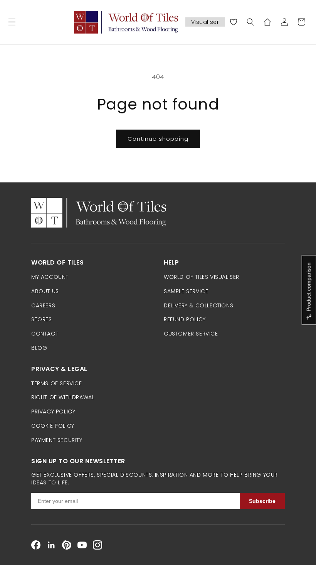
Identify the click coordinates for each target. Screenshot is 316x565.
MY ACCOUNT (50, 277)
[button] (11, 21)
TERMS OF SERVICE (56, 383)
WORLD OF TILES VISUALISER (201, 277)
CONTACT (44, 333)
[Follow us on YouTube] (82, 545)
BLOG (39, 348)
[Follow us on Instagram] (97, 545)
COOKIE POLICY (52, 426)
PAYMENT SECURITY (56, 440)
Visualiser (205, 22)
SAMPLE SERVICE (186, 291)
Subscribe (262, 501)
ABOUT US (45, 291)
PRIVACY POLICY (53, 411)
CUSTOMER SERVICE (191, 333)
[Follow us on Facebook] (35, 545)
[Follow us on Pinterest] (66, 545)
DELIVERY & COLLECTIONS (198, 305)
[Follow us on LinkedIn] (51, 545)
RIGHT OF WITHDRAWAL (62, 397)
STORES (41, 319)
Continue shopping (158, 139)
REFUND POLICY (185, 319)
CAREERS (43, 305)
